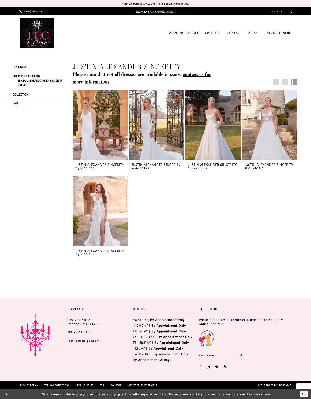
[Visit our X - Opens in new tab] (226, 367)
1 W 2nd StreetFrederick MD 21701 (83, 322)
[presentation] (100, 125)
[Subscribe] (240, 355)
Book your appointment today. (170, 3)
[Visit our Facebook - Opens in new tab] (200, 367)
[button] (277, 11)
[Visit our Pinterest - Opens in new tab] (216, 367)
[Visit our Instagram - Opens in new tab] (208, 367)
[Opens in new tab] (206, 337)
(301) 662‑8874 (79, 332)
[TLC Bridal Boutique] (37, 33)
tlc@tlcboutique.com (83, 341)
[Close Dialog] (6, 394)
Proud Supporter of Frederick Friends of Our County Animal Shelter (241, 322)
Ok (304, 394)
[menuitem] (32, 11)
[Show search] (290, 11)
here (266, 394)
